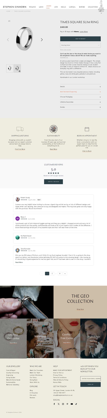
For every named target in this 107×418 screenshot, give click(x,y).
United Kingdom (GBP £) (101, 9)
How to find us (58, 373)
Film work (33, 395)
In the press (34, 393)
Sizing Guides (10, 377)
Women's (32, 7)
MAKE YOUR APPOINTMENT (62, 370)
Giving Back (33, 380)
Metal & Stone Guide (13, 380)
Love (56, 7)
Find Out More (20, 149)
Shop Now (80, 309)
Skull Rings (93, 337)
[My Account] (101, 1)
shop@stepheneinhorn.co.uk (62, 395)
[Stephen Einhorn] (14, 7)
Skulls (63, 7)
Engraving (9, 375)
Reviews (32, 397)
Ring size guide (65, 49)
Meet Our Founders (36, 370)
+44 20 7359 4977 (59, 393)
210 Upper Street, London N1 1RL (64, 390)
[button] (41, 39)
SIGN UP (90, 384)
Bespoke (82, 7)
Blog (31, 390)
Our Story (33, 377)
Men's (41, 7)
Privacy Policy (57, 375)
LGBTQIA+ (72, 7)
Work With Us (34, 382)
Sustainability (10, 382)
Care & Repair (10, 370)
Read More (53, 149)
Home (8, 11)
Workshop (40, 336)
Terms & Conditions (59, 377)
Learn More (84, 31)
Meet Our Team (35, 373)
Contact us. (64, 57)
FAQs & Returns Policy (60, 380)
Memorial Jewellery (12, 385)
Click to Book (86, 151)
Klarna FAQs (57, 382)
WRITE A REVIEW (53, 181)
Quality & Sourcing (12, 373)
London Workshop (36, 375)
